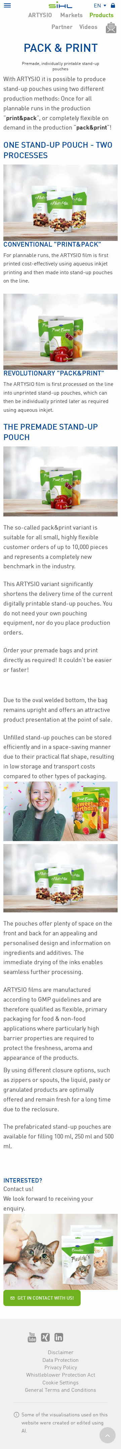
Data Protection (60, 1360)
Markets (71, 15)
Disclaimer (61, 1352)
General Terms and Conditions (60, 1390)
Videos (88, 27)
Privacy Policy (60, 1368)
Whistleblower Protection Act (60, 1375)
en (98, 6)
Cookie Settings (60, 1383)
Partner (62, 27)
